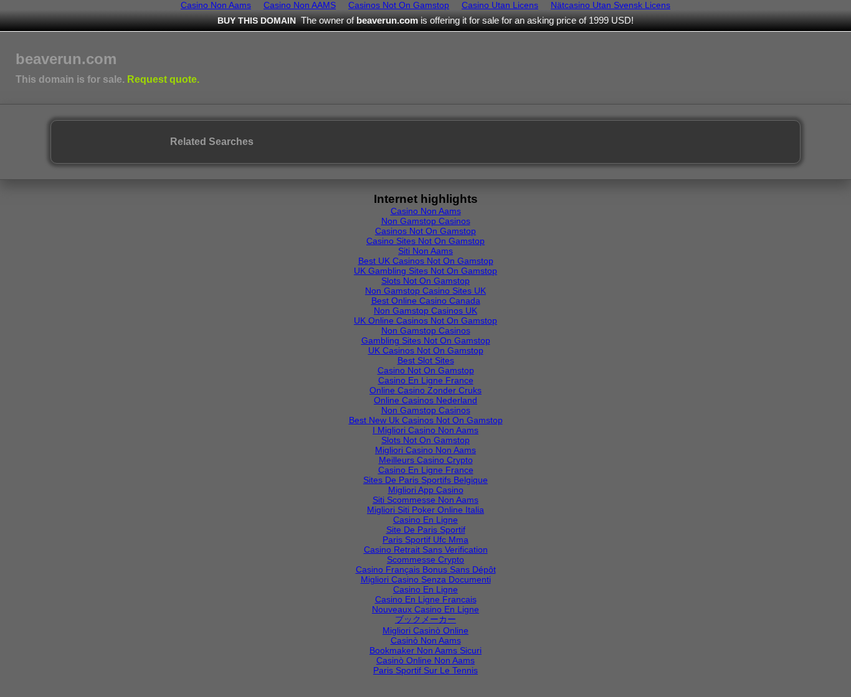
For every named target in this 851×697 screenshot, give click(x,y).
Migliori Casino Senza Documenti (426, 579)
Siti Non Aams (425, 251)
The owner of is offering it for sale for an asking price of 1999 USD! (467, 20)
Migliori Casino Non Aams (425, 450)
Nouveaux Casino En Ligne (425, 609)
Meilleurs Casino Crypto (426, 460)
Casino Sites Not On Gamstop (425, 241)
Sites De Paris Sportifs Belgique (425, 480)
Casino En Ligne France (425, 380)
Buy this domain (256, 21)
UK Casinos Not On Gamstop (425, 350)
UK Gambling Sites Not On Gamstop (425, 271)
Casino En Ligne (425, 520)
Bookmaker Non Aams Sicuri (425, 650)
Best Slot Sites (425, 360)
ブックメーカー (425, 619)
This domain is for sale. (107, 79)
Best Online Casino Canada (425, 301)
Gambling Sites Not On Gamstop (425, 340)
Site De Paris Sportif (425, 530)
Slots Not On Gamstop (425, 281)
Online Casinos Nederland (425, 400)
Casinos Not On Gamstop (425, 231)
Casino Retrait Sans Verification (426, 549)
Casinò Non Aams (426, 640)
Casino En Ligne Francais (426, 599)
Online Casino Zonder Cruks (425, 390)
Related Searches (212, 141)
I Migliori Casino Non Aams (425, 430)
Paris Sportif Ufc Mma (425, 540)
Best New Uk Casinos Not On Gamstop (426, 420)
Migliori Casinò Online (425, 630)
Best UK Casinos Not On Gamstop (425, 261)
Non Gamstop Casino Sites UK (425, 291)
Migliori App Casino (426, 490)
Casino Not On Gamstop (426, 370)
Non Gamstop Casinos (425, 221)
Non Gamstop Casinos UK (425, 311)
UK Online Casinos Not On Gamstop (425, 320)
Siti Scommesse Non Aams (425, 500)
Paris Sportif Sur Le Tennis (425, 670)
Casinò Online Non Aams (425, 660)
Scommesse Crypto (425, 559)
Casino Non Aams (426, 211)
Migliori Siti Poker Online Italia (425, 510)
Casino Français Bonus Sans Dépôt (426, 569)
